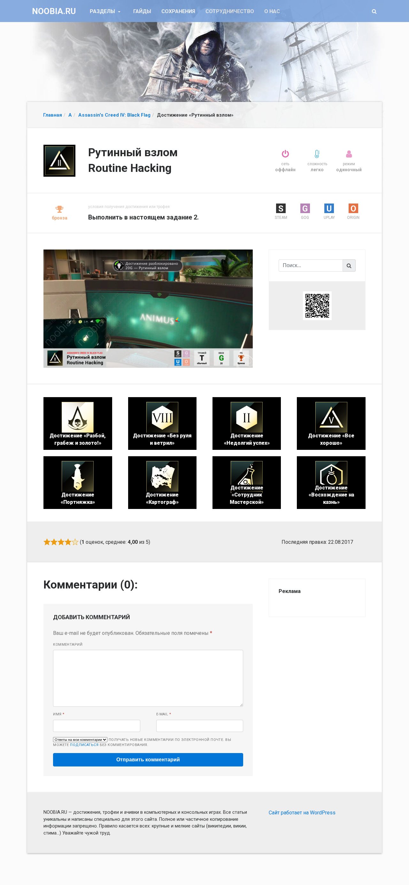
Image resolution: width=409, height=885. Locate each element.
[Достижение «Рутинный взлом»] (148, 308)
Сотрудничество (229, 11)
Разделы (103, 11)
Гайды (142, 11)
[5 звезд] (75, 541)
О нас (272, 11)
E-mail (163, 714)
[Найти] (349, 265)
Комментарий (67, 645)
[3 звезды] (61, 541)
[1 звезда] (46, 541)
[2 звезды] (54, 541)
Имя (58, 714)
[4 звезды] (68, 541)
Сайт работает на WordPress (302, 813)
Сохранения (178, 11)
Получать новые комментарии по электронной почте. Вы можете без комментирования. (142, 742)
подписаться (84, 745)
